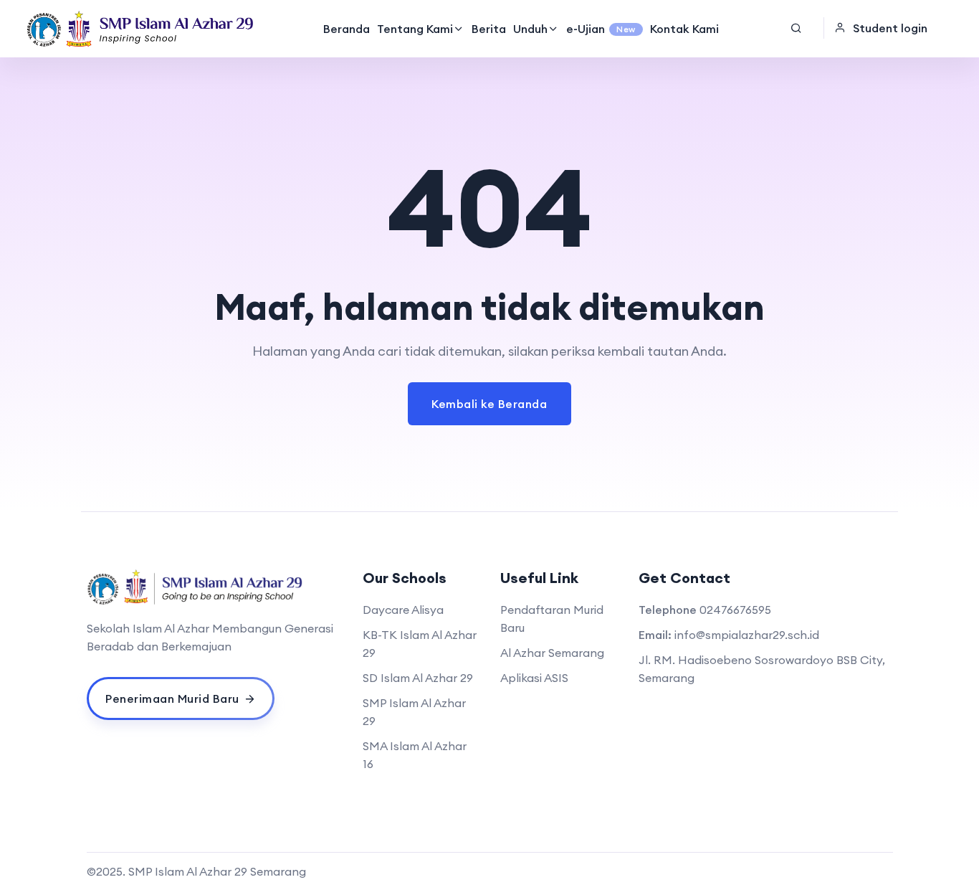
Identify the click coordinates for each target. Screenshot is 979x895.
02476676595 (735, 609)
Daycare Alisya (403, 609)
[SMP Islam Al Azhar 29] (140, 29)
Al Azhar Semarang (552, 652)
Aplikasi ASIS (534, 678)
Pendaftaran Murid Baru (551, 618)
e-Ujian (601, 29)
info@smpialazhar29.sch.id (746, 635)
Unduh (530, 29)
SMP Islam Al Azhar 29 (414, 712)
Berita (489, 29)
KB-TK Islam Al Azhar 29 (420, 644)
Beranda (346, 29)
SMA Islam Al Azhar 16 (415, 755)
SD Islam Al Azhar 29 (418, 678)
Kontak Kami (684, 29)
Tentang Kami (415, 29)
